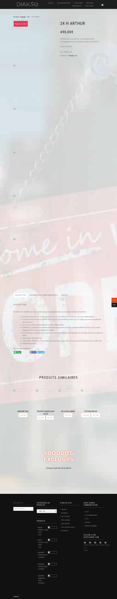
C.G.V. (87, 519)
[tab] (20, 295)
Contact (87, 522)
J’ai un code (78, 3)
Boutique (89, 3)
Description (20, 295)
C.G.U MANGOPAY (91, 515)
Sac (28, 17)
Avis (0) (65, 295)
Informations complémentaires (44, 295)
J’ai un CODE (65, 516)
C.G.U (87, 512)
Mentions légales (91, 526)
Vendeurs (64, 531)
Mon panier (89, 6)
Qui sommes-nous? (63, 3)
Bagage (23, 17)
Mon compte (76, 6)
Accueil (50, 3)
